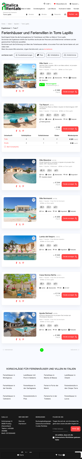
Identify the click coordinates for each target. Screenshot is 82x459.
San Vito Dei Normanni (57, 201)
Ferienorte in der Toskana (50, 397)
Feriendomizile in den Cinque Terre (71, 387)
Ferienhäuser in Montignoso (9, 376)
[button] (47, 4)
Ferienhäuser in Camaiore (9, 397)
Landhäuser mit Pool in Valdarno (30, 376)
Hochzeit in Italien (65, 9)
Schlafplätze (54, 55)
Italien (41, 69)
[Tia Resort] (20, 116)
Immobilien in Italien (23, 9)
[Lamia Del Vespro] (20, 247)
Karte (21, 455)
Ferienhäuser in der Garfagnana (30, 387)
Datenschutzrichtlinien (43, 424)
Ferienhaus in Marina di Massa (50, 376)
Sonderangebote (39, 9)
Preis (41, 55)
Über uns (22, 421)
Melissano (54, 166)
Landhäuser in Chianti (69, 376)
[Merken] (33, 66)
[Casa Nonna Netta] (20, 286)
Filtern (60, 455)
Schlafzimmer (71, 55)
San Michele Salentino (57, 239)
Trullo (6, 139)
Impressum (22, 424)
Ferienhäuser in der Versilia (9, 387)
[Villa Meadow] (20, 171)
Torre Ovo (54, 69)
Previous (6, 76)
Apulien (47, 69)
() (61, 4)
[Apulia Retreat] (20, 324)
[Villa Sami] (20, 76)
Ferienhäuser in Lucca (70, 397)
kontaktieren (48, 49)
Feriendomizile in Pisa (30, 397)
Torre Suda (54, 111)
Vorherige (8, 350)
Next (33, 76)
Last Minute (52, 9)
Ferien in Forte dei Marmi (51, 387)
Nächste (74, 350)
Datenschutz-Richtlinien (64, 437)
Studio (6, 143)
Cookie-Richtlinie (41, 426)
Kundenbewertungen (25, 55)
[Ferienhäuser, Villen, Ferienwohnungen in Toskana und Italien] (11, 6)
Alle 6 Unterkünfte (12, 147)
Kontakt (76, 9)
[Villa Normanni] (20, 209)
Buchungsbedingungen (43, 421)
